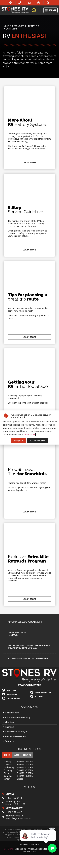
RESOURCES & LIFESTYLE (24, 26)
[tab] (7, 755)
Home (6, 26)
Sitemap (8, 849)
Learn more (29, 434)
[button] (50, 10)
